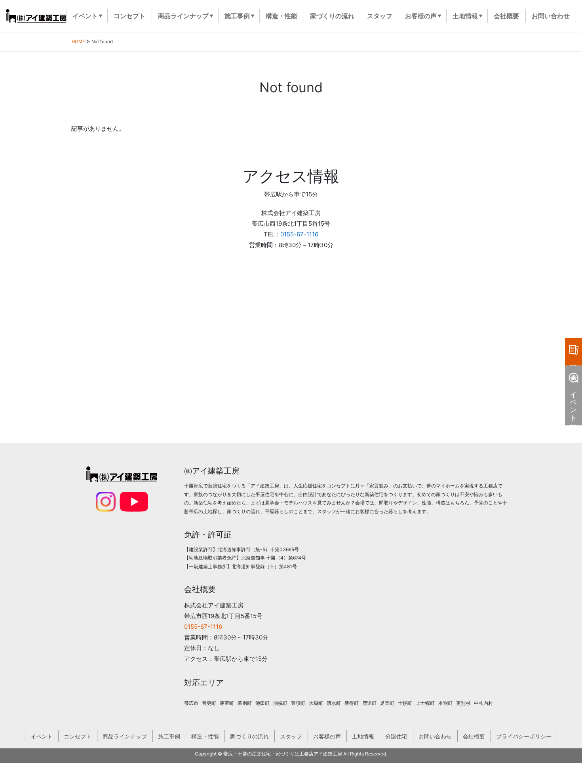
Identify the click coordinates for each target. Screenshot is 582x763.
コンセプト (77, 736)
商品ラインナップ (125, 736)
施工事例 (169, 736)
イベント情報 (573, 402)
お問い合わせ (435, 736)
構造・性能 (205, 736)
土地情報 (363, 736)
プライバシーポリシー (524, 736)
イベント (41, 736)
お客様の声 (327, 736)
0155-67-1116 (299, 234)
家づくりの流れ (249, 736)
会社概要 (474, 736)
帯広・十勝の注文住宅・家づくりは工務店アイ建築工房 (282, 754)
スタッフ (291, 736)
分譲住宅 (396, 736)
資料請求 (573, 351)
